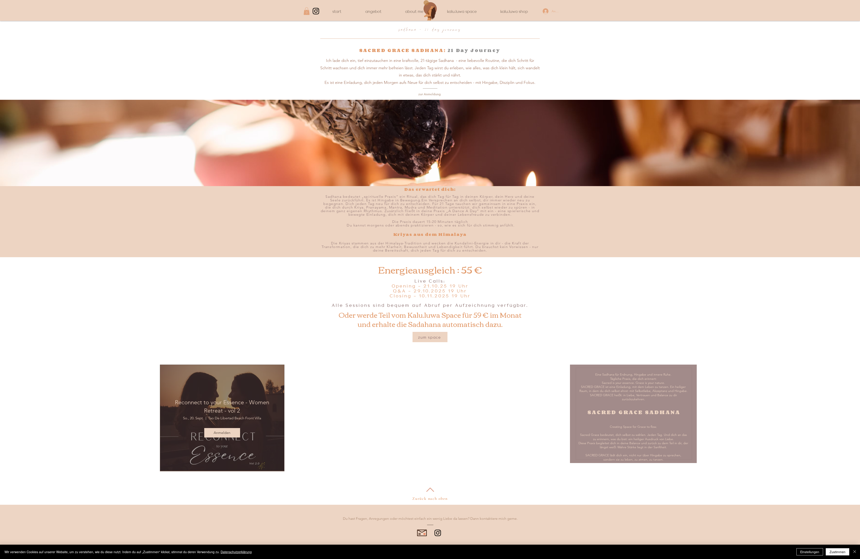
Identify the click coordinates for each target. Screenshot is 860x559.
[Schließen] (854, 551)
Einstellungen (809, 552)
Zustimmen (837, 552)
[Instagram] (316, 11)
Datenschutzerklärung (236, 552)
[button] (306, 11)
